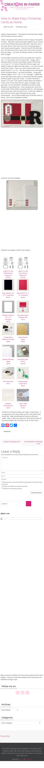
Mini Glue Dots (8, 382)
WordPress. (28, 758)
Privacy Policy (5, 735)
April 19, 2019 (8, 27)
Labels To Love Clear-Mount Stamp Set (23, 274)
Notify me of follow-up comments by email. (15, 485)
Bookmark (7, 431)
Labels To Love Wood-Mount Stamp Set (8, 274)
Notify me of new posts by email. (12, 487)
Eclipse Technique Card (11, 441)
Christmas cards (21, 27)
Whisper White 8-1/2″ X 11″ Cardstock (8, 318)
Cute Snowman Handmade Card (33, 442)
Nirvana (21, 758)
